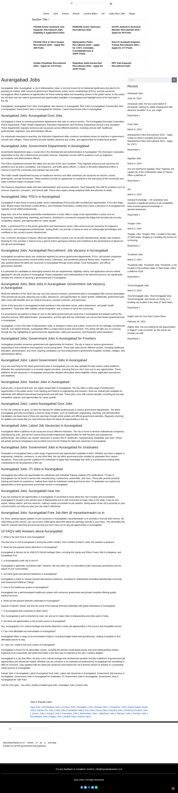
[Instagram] (89, 787)
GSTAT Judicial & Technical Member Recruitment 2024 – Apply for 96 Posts (126, 30)
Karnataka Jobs (70, 713)
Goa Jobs (89, 710)
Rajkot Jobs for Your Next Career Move (146, 316)
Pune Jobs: (133, 124)
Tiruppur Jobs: (134, 223)
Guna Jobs (101, 710)
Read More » (133, 115)
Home (46, 13)
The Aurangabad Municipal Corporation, (105, 121)
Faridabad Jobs (75, 710)
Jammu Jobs (38, 713)
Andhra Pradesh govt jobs (44, 685)
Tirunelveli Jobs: (135, 254)
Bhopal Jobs (101, 707)
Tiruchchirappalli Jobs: (138, 285)
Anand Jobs (82, 685)
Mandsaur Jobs (107, 713)
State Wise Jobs (117, 13)
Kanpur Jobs (53, 713)
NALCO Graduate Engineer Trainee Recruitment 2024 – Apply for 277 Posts (126, 45)
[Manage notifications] (173, 788)
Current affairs (90, 13)
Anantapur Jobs (66, 685)
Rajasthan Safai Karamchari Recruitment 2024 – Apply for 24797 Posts (88, 66)
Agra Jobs (35, 707)
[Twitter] (92, 787)
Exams (65, 13)
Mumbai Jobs (139, 713)
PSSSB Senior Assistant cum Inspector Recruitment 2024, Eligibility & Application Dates (48, 30)
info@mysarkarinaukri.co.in (109, 769)
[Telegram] (85, 787)
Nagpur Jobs (55, 716)
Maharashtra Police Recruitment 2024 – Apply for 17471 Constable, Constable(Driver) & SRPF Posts (86, 48)
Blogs (132, 13)
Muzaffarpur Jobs (38, 716)
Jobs (55, 13)
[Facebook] (81, 787)
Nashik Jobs (70, 716)
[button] (111, 3)
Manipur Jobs (124, 713)
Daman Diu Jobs (45, 710)
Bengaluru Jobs (85, 707)
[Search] (174, 80)
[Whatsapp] (96, 787)
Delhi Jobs (60, 710)
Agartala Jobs (134, 158)
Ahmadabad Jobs (51, 707)
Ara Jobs (25, 685)
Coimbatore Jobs (117, 707)
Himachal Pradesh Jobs (136, 710)
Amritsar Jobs (68, 707)
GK (103, 13)
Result (76, 13)
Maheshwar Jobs (88, 713)
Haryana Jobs (115, 710)
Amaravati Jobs (135, 93)
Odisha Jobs (83, 716)
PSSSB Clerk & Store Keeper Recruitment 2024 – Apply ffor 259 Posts (49, 45)
